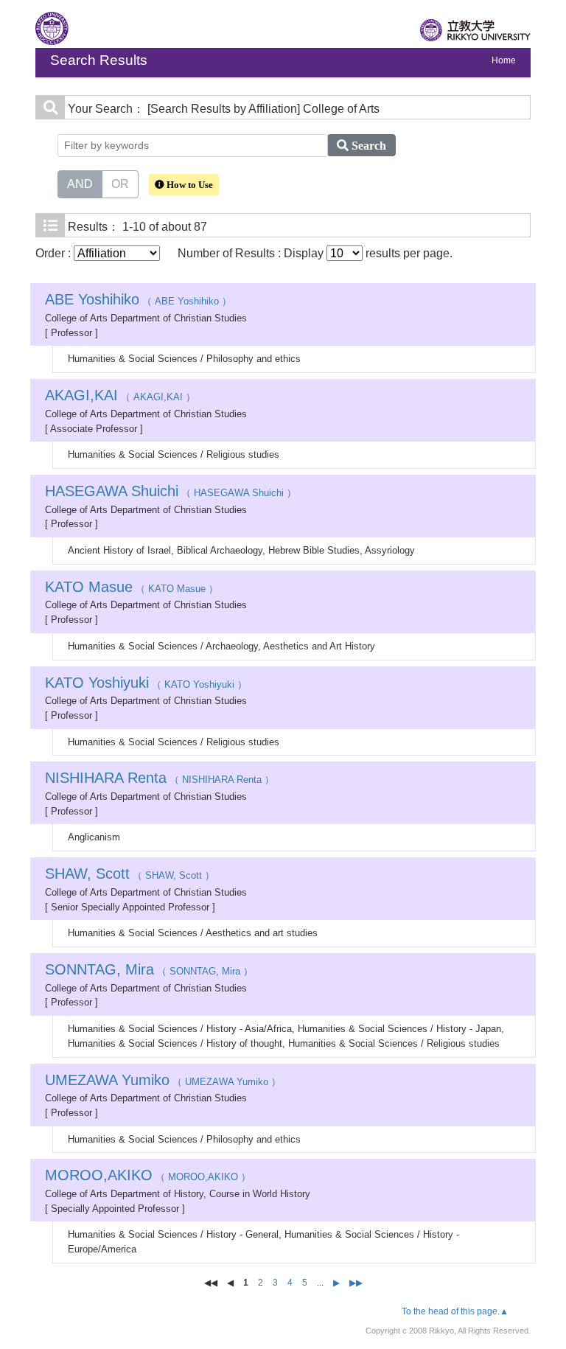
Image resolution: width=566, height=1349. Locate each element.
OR (120, 184)
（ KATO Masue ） (131, 588)
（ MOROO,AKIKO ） (148, 1176)
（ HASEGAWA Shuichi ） (170, 492)
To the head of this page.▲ (455, 1311)
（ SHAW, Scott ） (129, 875)
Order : (54, 253)
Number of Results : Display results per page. (315, 253)
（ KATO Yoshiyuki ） (146, 684)
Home (504, 60)
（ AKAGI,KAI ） (120, 396)
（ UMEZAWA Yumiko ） (163, 1081)
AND (80, 184)
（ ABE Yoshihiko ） (138, 301)
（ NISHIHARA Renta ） (159, 779)
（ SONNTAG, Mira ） (149, 971)
